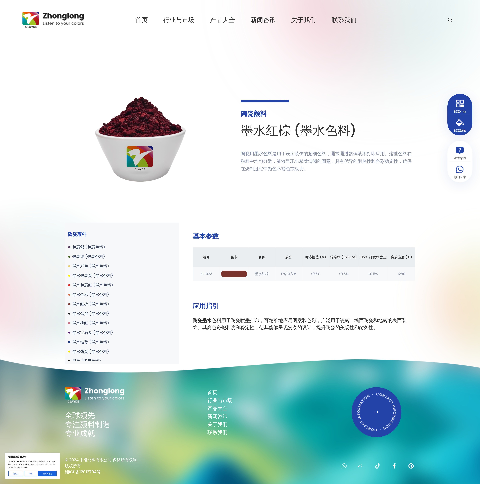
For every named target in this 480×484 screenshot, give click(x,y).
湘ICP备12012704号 (83, 472)
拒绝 (30, 473)
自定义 (15, 473)
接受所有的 (47, 473)
